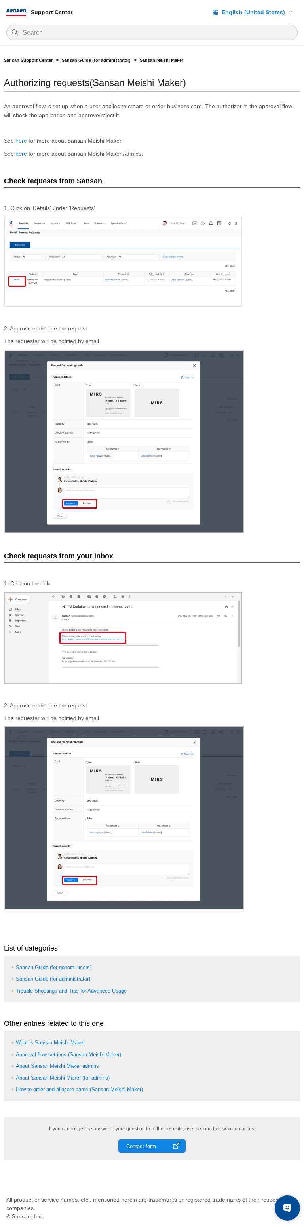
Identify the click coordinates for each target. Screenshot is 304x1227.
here (21, 140)
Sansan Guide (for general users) (53, 967)
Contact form (141, 1146)
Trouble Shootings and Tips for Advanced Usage (71, 991)
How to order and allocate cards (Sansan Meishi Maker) (79, 1089)
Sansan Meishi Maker (161, 60)
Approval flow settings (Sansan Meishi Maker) (68, 1054)
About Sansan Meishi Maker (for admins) (63, 1078)
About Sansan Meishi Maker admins (57, 1066)
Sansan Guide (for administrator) (96, 60)
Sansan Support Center (28, 60)
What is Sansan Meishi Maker (50, 1043)
